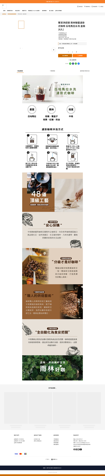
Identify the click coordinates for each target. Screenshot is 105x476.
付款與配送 (56, 439)
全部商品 (4, 14)
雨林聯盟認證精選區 (12, 14)
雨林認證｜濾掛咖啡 (22, 14)
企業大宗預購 (58, 10)
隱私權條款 (56, 444)
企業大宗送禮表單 (18, 442)
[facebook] (73, 64)
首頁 (4, 10)
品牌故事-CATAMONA (19, 439)
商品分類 (17, 10)
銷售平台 (24, 10)
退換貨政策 (56, 441)
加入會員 (51, 10)
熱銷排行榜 (9, 10)
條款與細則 (56, 442)
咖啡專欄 (44, 10)
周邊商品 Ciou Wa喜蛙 (33, 10)
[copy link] (79, 64)
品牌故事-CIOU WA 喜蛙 (19, 441)
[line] (70, 64)
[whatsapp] (76, 64)
